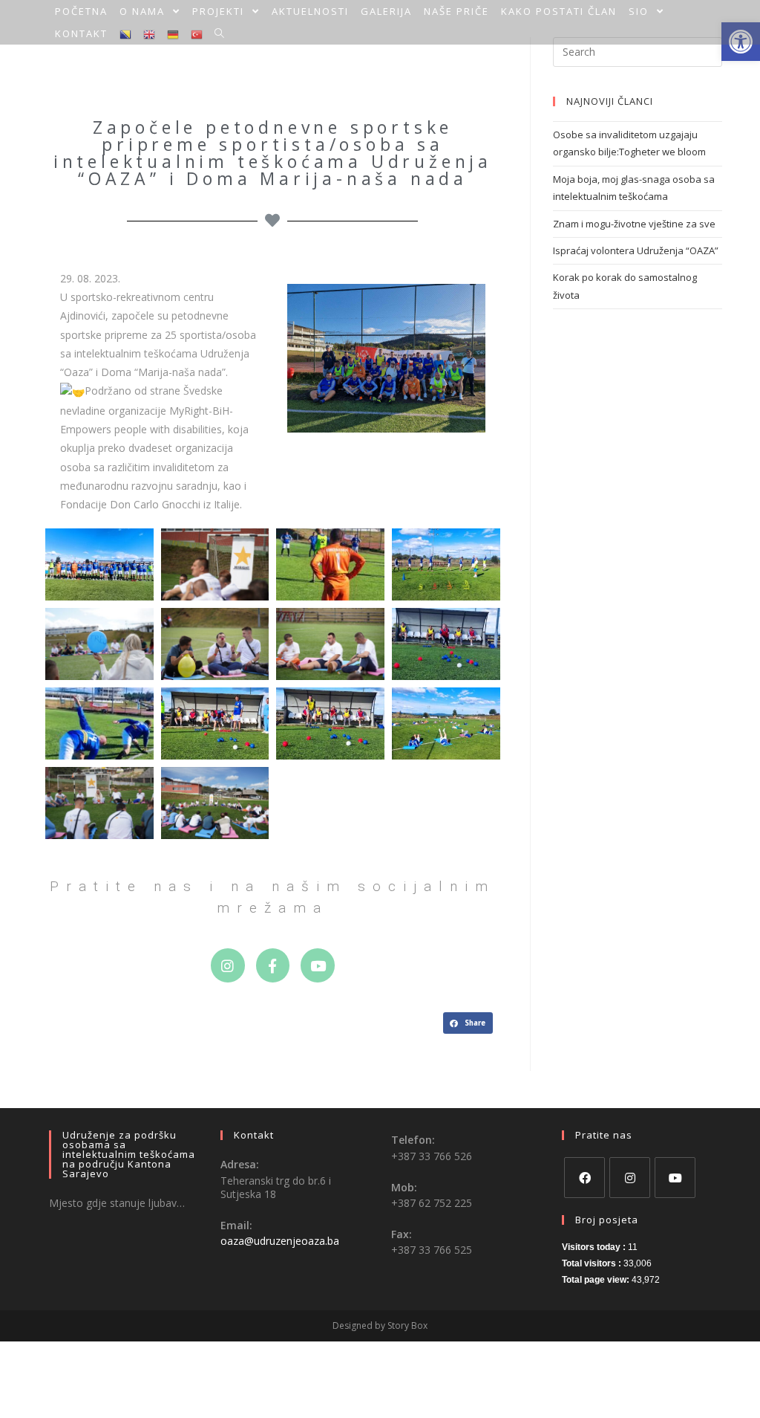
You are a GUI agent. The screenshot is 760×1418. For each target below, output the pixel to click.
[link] (81, 11)
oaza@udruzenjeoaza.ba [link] (279, 1241)
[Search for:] (637, 50)
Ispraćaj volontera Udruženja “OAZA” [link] (635, 250)
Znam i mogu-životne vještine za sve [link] (634, 223)
